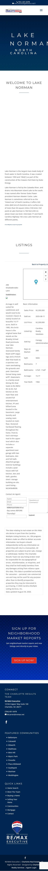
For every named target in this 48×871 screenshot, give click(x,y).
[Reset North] (46, 279)
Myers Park (13, 756)
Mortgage (11, 810)
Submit (32, 515)
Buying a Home (13, 795)
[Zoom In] (46, 272)
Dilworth (11, 745)
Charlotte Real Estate (31, 862)
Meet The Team (13, 792)
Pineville (11, 760)
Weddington (13, 775)
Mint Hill (11, 752)
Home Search (12, 788)
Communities (12, 806)
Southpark (12, 768)
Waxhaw (11, 771)
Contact (10, 813)
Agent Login (31, 867)
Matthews (12, 749)
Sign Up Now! (24, 660)
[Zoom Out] (46, 276)
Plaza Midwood (14, 764)
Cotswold (12, 741)
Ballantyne (12, 737)
